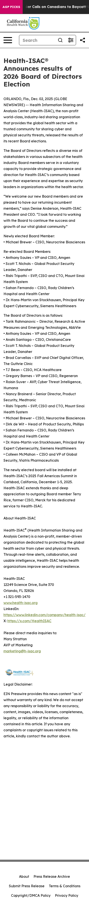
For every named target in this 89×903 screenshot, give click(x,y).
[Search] (60, 40)
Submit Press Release (26, 886)
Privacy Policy (66, 895)
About (24, 876)
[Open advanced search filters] (70, 40)
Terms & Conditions (64, 886)
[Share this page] (82, 40)
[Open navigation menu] (7, 40)
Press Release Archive (51, 876)
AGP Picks (11, 7)
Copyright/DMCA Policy (31, 895)
